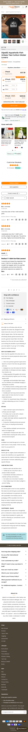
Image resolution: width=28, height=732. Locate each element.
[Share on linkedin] (26, 220)
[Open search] (3, 198)
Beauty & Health (5, 661)
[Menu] (2, 7)
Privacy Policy (5, 682)
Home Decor (4, 649)
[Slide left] (3, 41)
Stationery (4, 651)
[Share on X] (11, 290)
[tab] (12, 150)
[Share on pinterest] (22, 220)
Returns (3, 677)
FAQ (2, 672)
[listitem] (14, 545)
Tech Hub (3, 659)
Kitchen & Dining (5, 656)
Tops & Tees (4, 633)
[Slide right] (25, 41)
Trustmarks (4, 689)
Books (3, 664)
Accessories (4, 638)
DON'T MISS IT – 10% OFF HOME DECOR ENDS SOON (14, 2)
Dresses (3, 631)
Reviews (3, 684)
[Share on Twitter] (14, 290)
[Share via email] (19, 290)
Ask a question (14, 187)
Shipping (3, 49)
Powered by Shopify (14, 728)
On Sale (3, 641)
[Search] (23, 7)
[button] (4, 62)
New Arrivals (4, 628)
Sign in (6, 120)
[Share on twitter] (19, 220)
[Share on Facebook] (9, 290)
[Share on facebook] (16, 220)
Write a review (14, 183)
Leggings (3, 636)
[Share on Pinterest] (16, 290)
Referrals (3, 687)
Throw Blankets (5, 654)
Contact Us (4, 679)
